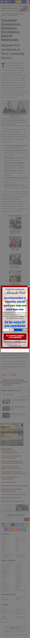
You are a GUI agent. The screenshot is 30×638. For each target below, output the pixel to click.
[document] (15, 319)
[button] (28, 286)
